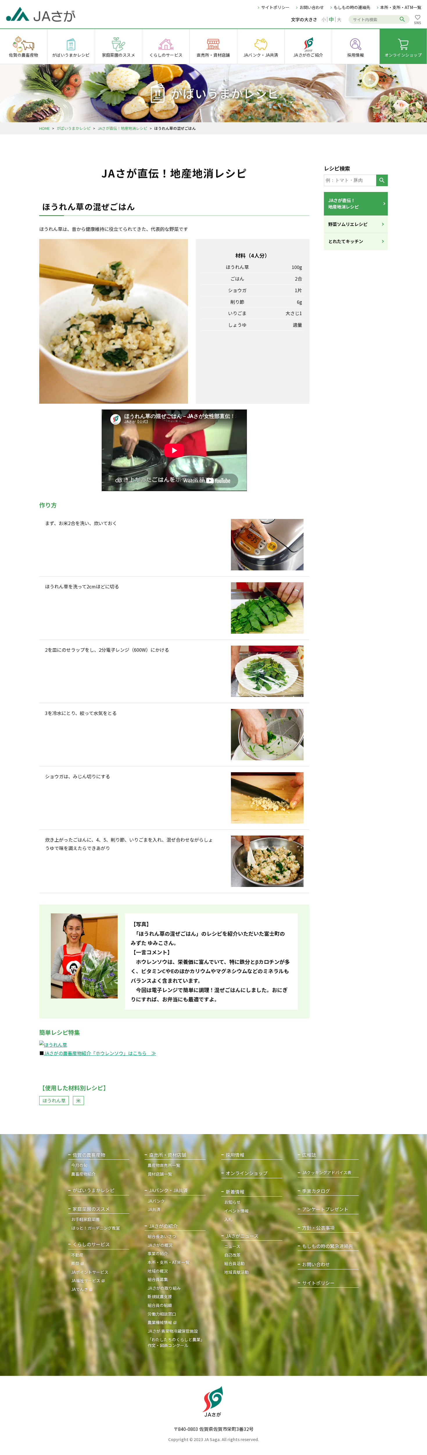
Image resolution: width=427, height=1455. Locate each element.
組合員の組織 (160, 1305)
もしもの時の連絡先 (352, 7)
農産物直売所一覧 (164, 1165)
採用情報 (235, 1155)
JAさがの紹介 (163, 1226)
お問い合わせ (311, 7)
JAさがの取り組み (164, 1288)
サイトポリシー (275, 7)
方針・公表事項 (318, 1227)
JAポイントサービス (89, 1272)
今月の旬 (79, 1165)
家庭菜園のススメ (91, 1209)
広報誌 (309, 1155)
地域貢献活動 (236, 1272)
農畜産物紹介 (83, 1174)
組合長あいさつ (162, 1236)
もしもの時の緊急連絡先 (327, 1246)
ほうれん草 (54, 1100)
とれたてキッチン (345, 241)
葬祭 (75, 1263)
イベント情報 (236, 1211)
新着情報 (235, 1191)
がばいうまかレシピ (74, 128)
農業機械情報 (160, 1322)
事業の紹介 (158, 1253)
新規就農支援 (160, 1296)
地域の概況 (158, 1271)
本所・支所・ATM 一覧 (168, 1262)
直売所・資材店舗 (167, 1155)
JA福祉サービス (85, 1280)
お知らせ (232, 1202)
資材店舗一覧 (160, 1174)
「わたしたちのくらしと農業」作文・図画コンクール (176, 1342)
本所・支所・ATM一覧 (400, 7)
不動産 (77, 1255)
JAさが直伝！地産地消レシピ (122, 128)
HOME (44, 128)
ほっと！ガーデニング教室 (95, 1228)
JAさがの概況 (160, 1245)
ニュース (232, 1246)
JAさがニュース (242, 1236)
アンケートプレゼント (325, 1209)
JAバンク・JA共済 (168, 1190)
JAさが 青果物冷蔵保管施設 (173, 1331)
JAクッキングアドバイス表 (326, 1172)
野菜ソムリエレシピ (347, 224)
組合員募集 (158, 1279)
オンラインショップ (247, 1173)
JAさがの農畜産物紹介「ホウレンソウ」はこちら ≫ (100, 1053)
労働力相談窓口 (162, 1314)
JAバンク (156, 1201)
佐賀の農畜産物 (89, 1155)
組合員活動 (234, 1263)
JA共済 (154, 1209)
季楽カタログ (316, 1191)
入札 (228, 1219)
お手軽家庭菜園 (85, 1219)
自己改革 (232, 1255)
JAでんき (79, 1289)
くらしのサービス (91, 1244)
